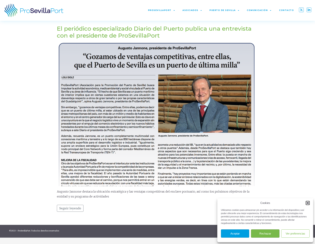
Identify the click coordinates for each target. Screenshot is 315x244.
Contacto (286, 10)
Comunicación (257, 10)
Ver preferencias (295, 233)
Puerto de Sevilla (222, 10)
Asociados (190, 10)
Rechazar (265, 233)
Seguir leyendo (70, 208)
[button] (308, 203)
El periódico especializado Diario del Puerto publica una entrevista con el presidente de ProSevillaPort (154, 32)
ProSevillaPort (159, 10)
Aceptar (235, 233)
